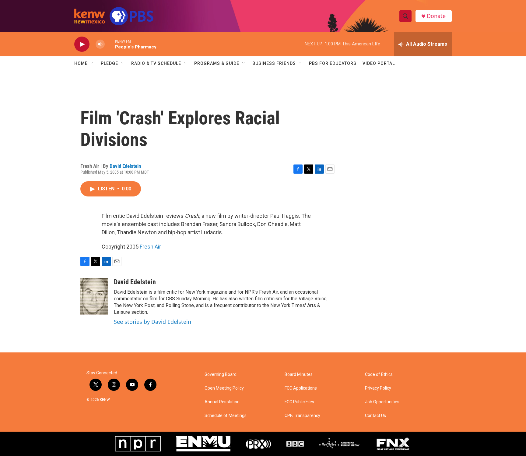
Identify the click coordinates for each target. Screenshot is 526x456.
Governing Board (221, 374)
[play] (82, 44)
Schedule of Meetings (226, 415)
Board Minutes (299, 374)
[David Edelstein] (94, 296)
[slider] (110, 44)
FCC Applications (301, 388)
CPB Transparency (302, 415)
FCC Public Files (299, 402)
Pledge (109, 63)
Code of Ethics (379, 374)
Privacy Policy (378, 388)
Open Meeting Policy (224, 388)
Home (81, 63)
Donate (436, 16)
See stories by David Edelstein (152, 321)
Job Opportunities (382, 402)
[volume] (100, 44)
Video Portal (379, 63)
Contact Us (375, 415)
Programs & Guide (216, 63)
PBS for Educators (332, 63)
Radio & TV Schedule (156, 63)
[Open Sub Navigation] (92, 63)
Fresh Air (150, 246)
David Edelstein (125, 166)
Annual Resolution (222, 402)
